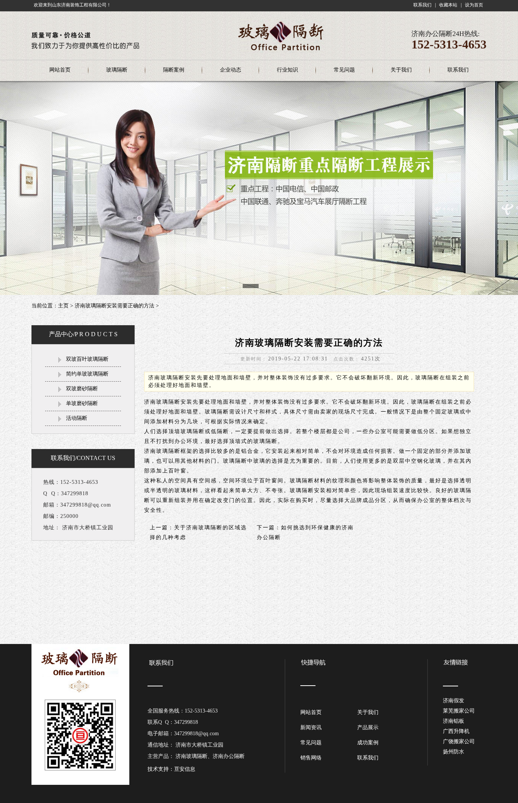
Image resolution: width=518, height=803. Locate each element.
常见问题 (344, 70)
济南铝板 (453, 721)
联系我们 (422, 5)
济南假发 (453, 700)
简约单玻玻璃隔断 (87, 374)
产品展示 (367, 727)
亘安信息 (184, 769)
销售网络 (311, 758)
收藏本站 (448, 5)
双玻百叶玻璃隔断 (87, 359)
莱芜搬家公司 (459, 711)
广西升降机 (456, 731)
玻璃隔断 (116, 70)
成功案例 (367, 742)
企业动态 (230, 70)
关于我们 (401, 70)
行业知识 (287, 70)
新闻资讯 (311, 727)
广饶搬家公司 (459, 741)
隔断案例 (173, 70)
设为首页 (474, 5)
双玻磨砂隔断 (82, 388)
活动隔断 (76, 418)
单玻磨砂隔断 (82, 403)
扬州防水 (453, 752)
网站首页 (60, 70)
